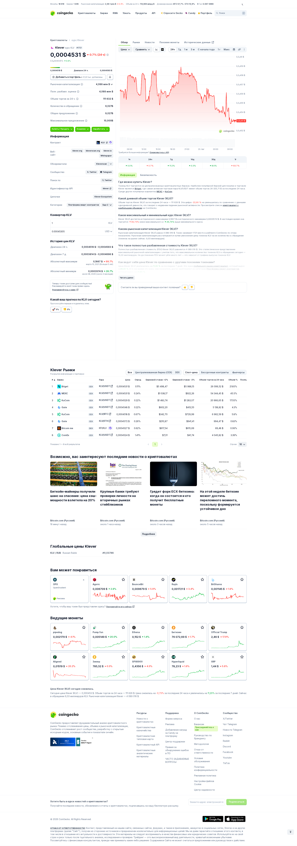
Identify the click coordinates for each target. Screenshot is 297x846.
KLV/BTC (103, 414)
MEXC (159, 191)
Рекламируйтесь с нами (64, 290)
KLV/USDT (104, 386)
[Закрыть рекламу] (83, 580)
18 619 (61, 4)
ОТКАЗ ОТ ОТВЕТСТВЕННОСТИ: (67, 828)
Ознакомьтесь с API (159, 152)
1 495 (76, 4)
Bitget (138, 188)
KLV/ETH (103, 421)
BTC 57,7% (178, 4)
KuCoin (168, 191)
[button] (77, 151)
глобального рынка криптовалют (211, 266)
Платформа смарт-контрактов (223, 269)
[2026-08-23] (233, 49)
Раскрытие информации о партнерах (67, 374)
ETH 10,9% (190, 4)
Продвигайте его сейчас (119, 606)
